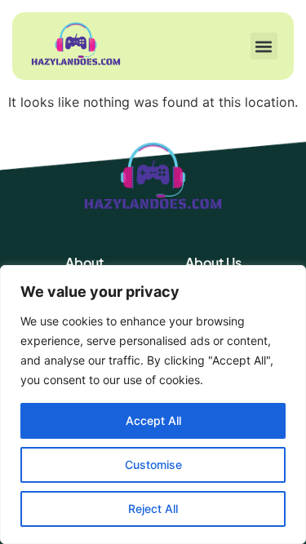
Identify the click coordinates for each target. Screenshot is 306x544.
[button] (264, 46)
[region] (153, 404)
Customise (153, 464)
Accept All (153, 420)
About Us (213, 262)
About (84, 262)
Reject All (153, 508)
